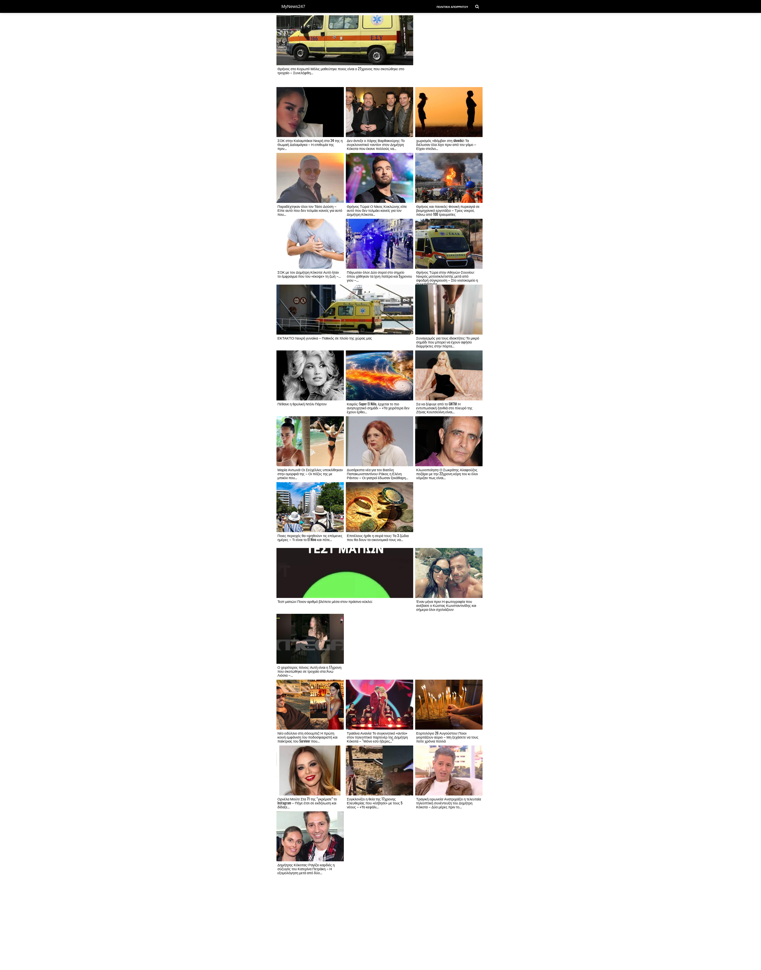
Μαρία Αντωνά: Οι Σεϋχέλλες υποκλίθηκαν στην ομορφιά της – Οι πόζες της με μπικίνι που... (310, 473)
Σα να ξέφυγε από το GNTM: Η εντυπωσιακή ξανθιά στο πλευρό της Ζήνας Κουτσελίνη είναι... (444, 407)
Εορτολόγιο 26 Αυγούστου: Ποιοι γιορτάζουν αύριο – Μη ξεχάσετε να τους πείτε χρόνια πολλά (447, 737)
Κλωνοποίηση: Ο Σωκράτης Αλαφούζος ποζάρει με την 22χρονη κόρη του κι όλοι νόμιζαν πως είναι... (447, 473)
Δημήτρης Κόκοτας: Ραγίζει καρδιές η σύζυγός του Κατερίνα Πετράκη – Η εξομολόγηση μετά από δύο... (306, 868)
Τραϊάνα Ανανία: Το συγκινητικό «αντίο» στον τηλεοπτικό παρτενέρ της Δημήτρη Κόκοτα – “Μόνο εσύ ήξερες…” (377, 737)
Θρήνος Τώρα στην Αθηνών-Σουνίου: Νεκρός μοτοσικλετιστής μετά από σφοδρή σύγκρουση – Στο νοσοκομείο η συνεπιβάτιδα (447, 278)
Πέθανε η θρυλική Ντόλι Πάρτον (302, 403)
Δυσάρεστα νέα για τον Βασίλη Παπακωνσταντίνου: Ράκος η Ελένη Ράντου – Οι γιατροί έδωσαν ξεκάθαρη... (377, 473)
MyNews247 (293, 6)
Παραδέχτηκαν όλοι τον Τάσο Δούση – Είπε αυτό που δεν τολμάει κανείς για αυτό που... (309, 210)
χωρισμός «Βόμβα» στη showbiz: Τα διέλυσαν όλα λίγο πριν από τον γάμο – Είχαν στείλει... (446, 144)
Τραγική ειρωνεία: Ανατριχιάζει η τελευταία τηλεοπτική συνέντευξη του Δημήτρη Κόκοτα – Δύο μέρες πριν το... (448, 802)
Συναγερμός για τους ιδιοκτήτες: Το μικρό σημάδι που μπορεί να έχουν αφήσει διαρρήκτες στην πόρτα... (447, 341)
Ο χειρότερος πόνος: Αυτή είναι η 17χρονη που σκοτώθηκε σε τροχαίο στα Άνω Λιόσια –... (309, 671)
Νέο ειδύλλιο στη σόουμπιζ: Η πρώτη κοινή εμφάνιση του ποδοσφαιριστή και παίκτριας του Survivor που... (307, 737)
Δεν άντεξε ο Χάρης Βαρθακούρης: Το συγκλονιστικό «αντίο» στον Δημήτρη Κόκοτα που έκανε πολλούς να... (376, 144)
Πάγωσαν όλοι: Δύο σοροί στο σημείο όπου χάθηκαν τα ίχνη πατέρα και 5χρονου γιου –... (379, 276)
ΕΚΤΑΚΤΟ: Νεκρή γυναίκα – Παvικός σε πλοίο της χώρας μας (324, 338)
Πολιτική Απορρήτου (452, 7)
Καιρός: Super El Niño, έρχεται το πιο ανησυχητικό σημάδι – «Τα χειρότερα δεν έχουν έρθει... (378, 407)
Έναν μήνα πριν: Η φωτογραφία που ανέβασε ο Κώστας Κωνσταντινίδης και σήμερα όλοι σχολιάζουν (446, 605)
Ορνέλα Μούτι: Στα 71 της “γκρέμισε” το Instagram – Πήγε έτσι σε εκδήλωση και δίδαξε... (307, 802)
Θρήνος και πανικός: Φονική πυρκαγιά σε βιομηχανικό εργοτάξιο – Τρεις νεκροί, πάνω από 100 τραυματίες (448, 210)
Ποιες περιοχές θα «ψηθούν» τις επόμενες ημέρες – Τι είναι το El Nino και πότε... (309, 537)
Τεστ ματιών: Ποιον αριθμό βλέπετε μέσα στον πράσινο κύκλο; (324, 601)
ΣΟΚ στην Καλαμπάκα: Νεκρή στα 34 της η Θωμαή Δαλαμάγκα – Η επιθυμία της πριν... (310, 144)
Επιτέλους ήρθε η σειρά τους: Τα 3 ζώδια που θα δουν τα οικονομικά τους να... (378, 537)
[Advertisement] (449, 51)
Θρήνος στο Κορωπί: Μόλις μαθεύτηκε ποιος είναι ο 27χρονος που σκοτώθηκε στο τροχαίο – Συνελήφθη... (340, 70)
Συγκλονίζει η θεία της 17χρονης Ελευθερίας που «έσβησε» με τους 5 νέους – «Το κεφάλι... (374, 802)
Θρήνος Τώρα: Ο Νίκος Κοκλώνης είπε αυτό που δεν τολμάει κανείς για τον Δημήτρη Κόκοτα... (377, 210)
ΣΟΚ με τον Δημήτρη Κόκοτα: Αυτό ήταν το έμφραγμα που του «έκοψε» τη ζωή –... (309, 274)
